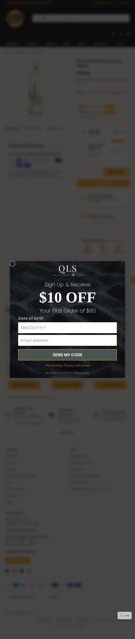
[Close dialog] (12, 263)
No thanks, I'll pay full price (67, 365)
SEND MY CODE (67, 354)
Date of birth (30, 318)
